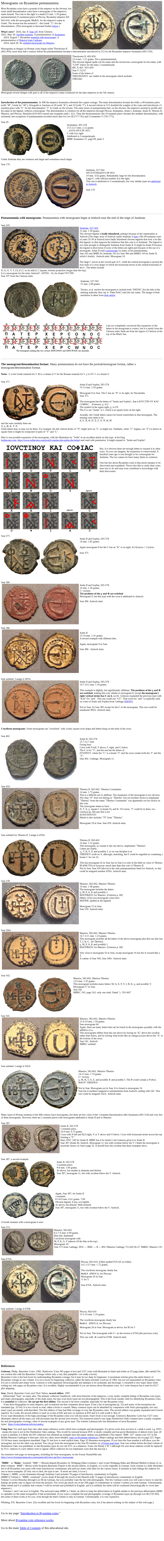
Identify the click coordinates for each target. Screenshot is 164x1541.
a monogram (111, 250)
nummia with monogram (43, 37)
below (55, 26)
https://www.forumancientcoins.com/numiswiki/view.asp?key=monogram (37, 1457)
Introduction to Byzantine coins (39, 1513)
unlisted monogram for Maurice (38, 43)
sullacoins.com (9, 440)
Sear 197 (33, 31)
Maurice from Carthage (30, 40)
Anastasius (59, 34)
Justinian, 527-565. (89, 228)
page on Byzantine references (83, 1437)
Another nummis (24, 34)
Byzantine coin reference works (34, 1520)
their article (109, 295)
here (136, 236)
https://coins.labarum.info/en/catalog (26, 1424)
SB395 (128, 701)
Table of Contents (30, 1528)
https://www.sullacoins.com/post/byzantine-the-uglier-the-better (48, 440)
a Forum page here (110, 1443)
